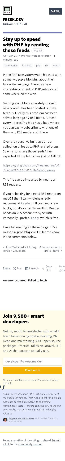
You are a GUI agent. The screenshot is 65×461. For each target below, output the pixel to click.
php (38, 65)
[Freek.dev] (7, 10)
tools (56, 65)
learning (26, 65)
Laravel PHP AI (15, 24)
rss (47, 65)
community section (30, 444)
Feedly (34, 218)
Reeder (26, 203)
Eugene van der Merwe (21, 418)
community (11, 65)
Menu (55, 11)
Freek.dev (13, 20)
